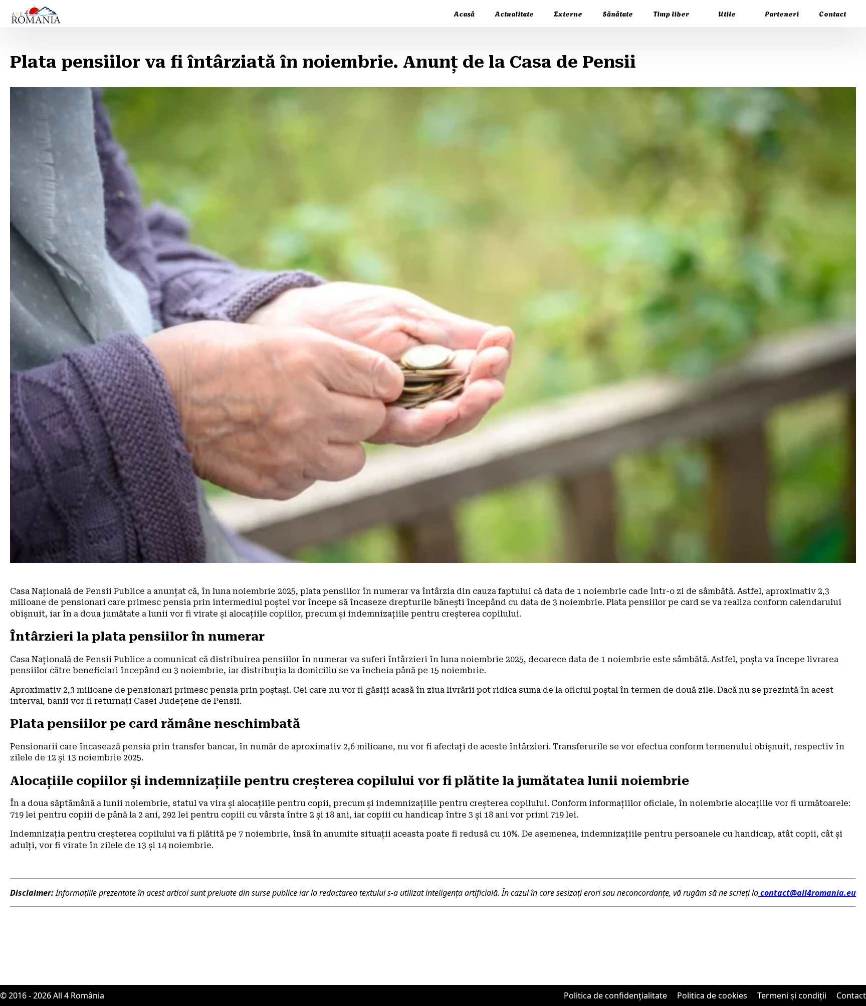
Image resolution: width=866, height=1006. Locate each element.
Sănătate (617, 13)
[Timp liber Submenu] (698, 13)
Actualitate (514, 13)
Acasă (464, 13)
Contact (832, 13)
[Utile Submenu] (745, 13)
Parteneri (782, 13)
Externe (568, 13)
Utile (727, 13)
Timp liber (671, 13)
